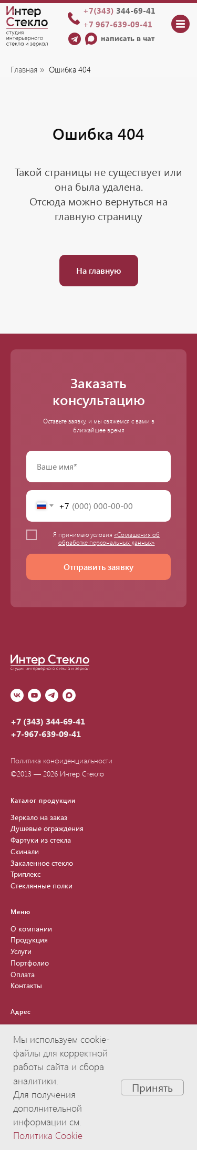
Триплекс (25, 874)
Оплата (23, 974)
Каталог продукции (43, 800)
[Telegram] (51, 695)
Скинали (25, 851)
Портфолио (30, 963)
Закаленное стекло (42, 863)
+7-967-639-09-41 (46, 733)
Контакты (26, 985)
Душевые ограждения (47, 828)
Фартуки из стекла (41, 840)
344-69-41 (119, 10)
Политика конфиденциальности (61, 760)
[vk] (17, 695)
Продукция (29, 940)
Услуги (21, 951)
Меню (20, 911)
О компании (31, 929)
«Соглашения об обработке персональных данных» (109, 538)
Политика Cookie (47, 1135)
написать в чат (127, 38)
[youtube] (34, 695)
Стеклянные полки (41, 885)
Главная (24, 70)
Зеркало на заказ (39, 817)
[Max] (69, 695)
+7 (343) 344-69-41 (48, 721)
